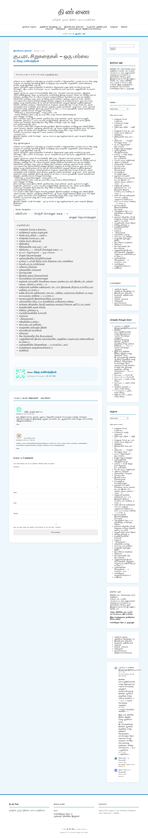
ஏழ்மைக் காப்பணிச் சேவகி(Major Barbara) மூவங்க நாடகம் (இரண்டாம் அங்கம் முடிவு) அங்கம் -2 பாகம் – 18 (124, 180)
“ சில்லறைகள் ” (27, 319)
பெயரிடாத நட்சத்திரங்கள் (32, 264)
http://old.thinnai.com (116, 614)
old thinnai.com (124, 83)
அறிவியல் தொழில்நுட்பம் (50, 27)
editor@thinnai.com (115, 73)
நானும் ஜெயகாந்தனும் (82, 217)
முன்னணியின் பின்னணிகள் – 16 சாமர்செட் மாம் (43, 344)
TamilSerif (117, 619)
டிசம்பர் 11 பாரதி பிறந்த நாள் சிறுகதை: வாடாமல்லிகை (46, 261)
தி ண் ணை (74, 11)
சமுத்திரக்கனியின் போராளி (32, 313)
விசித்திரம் (24, 244)
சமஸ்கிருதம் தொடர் (63, 814)
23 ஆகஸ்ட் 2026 (79, 34)
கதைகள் (114, 27)
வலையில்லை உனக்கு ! (29, 321)
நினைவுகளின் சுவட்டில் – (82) (33, 247)
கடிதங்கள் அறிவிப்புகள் (97, 27)
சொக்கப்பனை (25, 272)
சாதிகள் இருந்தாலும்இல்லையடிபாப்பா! (125, 327)
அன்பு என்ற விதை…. (122, 389)
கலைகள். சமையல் (121, 299)
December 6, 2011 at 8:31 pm (25, 414)
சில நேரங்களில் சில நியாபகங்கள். (36, 336)
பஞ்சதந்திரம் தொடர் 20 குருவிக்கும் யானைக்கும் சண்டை (47, 301)
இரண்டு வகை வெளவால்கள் (33, 275)
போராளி (129, 375)
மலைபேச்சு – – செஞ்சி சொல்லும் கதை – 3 (41, 214)
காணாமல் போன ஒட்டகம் (31, 238)
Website (15, 513)
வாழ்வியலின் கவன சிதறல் (32, 307)
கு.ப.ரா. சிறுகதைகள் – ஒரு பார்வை (123, 146)
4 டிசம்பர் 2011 (51, 74)
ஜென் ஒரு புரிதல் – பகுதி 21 (33, 235)
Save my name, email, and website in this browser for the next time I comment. (37, 527)
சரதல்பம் (23, 316)
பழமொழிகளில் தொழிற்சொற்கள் (35, 258)
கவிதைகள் (60, 29)
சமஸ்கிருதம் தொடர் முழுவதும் (122, 622)
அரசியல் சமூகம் (29, 27)
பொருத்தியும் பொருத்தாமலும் (33, 278)
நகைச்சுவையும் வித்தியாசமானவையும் (85, 29)
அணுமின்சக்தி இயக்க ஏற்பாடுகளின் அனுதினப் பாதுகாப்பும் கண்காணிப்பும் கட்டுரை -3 (124, 253)
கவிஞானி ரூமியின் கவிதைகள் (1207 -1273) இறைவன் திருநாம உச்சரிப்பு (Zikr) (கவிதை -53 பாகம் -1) (124, 190)
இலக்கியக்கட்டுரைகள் (73, 27)
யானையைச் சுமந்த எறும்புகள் (33, 232)
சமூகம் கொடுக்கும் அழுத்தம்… (121, 349)
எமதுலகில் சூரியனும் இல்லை (33, 327)
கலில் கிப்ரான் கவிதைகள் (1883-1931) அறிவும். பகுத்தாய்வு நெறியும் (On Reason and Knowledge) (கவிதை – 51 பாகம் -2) (125, 199)
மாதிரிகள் (24, 350)
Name (15, 492)
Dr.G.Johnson (28, 438)
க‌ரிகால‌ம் (23, 333)
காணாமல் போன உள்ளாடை (33, 229)
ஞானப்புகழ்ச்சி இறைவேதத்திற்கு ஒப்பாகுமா (40, 298)
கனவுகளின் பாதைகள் (30, 270)
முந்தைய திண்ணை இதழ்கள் (67, 816)
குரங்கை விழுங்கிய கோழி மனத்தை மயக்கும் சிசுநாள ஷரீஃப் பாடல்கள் (54, 304)
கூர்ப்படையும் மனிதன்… (30, 324)
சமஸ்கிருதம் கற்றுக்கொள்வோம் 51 (36, 347)
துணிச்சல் (118, 373)
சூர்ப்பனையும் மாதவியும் (30, 330)
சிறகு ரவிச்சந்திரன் (28, 61)
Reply (17, 424)
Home (56, 810)
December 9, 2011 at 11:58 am (25, 440)
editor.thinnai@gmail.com (123, 75)
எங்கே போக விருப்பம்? (30, 241)
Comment (16, 467)
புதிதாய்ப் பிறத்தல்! (28, 267)
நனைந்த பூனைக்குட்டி (28, 310)
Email (15, 503)
